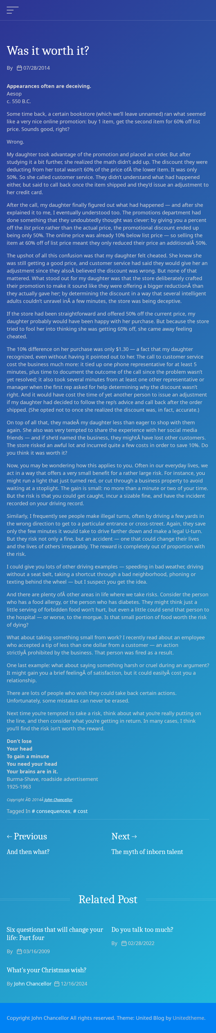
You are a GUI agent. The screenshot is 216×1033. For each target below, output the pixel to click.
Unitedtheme (188, 1017)
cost (83, 811)
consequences (53, 811)
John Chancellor (58, 799)
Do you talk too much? (142, 930)
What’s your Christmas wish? (47, 970)
